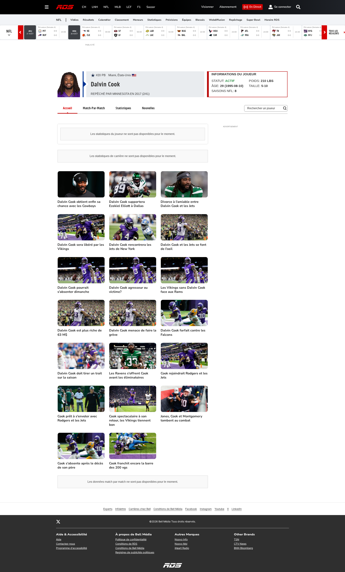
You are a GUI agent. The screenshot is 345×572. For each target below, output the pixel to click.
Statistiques (154, 20)
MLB (118, 7)
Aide (58, 539)
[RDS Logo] (65, 7)
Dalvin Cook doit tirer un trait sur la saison (80, 375)
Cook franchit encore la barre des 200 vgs (131, 465)
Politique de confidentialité (130, 539)
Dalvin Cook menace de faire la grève (132, 332)
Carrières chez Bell (140, 508)
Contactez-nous (65, 543)
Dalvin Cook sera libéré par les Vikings (81, 247)
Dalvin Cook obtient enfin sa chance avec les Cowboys (79, 204)
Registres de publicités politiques (134, 552)
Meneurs (138, 20)
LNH (95, 7)
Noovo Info (181, 539)
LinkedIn (237, 508)
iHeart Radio (182, 548)
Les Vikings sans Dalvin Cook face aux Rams (183, 290)
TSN (236, 539)
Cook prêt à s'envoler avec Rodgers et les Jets (77, 418)
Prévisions (172, 20)
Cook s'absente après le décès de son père (80, 465)
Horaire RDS (271, 20)
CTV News (240, 543)
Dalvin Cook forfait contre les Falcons (183, 332)
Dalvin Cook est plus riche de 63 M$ (80, 332)
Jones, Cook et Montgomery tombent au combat (181, 418)
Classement (122, 20)
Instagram (206, 508)
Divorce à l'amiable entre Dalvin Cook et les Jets (180, 204)
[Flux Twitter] (58, 521)
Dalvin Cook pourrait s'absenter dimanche (73, 290)
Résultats (88, 20)
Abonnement (227, 7)
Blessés (200, 20)
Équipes (186, 20)
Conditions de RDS (126, 543)
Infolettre (120, 508)
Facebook (191, 508)
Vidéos (74, 20)
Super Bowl (253, 20)
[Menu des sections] (46, 7)
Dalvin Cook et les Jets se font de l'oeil (183, 247)
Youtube (219, 508)
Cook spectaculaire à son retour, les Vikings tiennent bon (130, 420)
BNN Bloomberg (243, 548)
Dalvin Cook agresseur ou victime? (128, 290)
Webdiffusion (217, 20)
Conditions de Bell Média (167, 508)
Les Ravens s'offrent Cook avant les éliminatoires (128, 375)
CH (84, 7)
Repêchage (235, 20)
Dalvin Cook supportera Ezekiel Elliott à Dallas (127, 204)
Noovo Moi (181, 543)
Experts (107, 508)
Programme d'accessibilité (71, 548)
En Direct (255, 7)
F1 (139, 7)
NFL (106, 7)
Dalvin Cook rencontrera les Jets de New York (130, 247)
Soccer (150, 7)
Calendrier (104, 20)
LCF (129, 7)
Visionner (207, 7)
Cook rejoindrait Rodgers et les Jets (184, 375)
